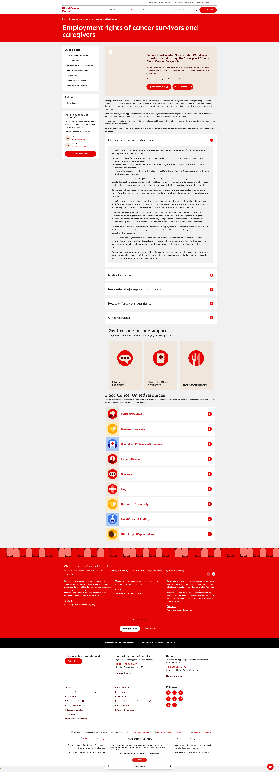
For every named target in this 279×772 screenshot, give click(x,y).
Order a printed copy (183, 86)
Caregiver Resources (133, 429)
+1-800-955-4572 (126, 664)
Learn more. (170, 642)
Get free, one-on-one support (76, 81)
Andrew (171, 606)
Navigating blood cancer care (80, 19)
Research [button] (158, 10)
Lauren (68, 600)
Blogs (124, 489)
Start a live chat (81, 153)
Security (120, 692)
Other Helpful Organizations (137, 534)
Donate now (208, 10)
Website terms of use (74, 701)
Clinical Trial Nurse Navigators (158, 383)
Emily (118, 589)
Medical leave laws (73, 60)
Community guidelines (75, 710)
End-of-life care (72, 103)
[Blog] (174, 705)
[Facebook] (168, 692)
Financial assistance (165, 2)
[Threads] (168, 705)
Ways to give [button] (183, 10)
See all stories (150, 628)
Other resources (72, 76)
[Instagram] (174, 692)
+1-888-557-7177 (176, 666)
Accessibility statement (125, 710)
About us (152, 2)
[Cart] (212, 3)
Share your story (130, 628)
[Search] (196, 10)
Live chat (119, 673)
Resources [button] (147, 10)
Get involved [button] (170, 10)
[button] (213, 574)
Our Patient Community (135, 504)
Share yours (69, 574)
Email (128, 673)
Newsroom (127, 474)
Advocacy (178, 2)
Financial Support (131, 459)
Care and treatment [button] (132, 10)
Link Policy (121, 696)
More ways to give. (174, 676)
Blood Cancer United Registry (138, 519)
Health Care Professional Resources (141, 444)
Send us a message (79, 146)
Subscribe (72, 661)
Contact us (69, 687)
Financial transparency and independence (132, 701)
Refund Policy (122, 705)
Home (64, 19)
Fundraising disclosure (75, 705)
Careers (198, 2)
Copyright (70, 696)
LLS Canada (69, 714)
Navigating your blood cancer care (107, 19)
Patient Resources (131, 414)
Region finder (189, 2)
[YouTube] (180, 698)
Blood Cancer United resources (77, 86)
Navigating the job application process (80, 65)
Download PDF (158, 86)
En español (205, 2)
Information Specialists (119, 383)
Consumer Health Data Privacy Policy (80, 692)
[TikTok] (174, 698)
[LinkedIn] (168, 698)
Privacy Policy (122, 687)
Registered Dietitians (195, 384)
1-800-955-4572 (78, 139)
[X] (180, 692)
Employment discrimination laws (77, 55)
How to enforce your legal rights (77, 70)
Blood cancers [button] (115, 10)
